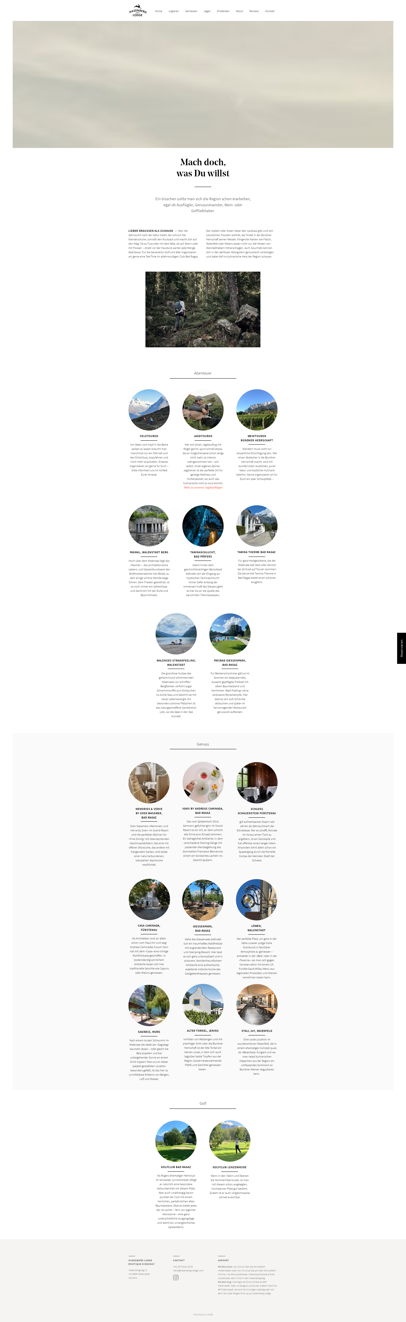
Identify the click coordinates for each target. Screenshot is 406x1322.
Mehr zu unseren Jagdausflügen (203, 487)
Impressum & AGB (203, 1314)
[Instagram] (176, 1277)
